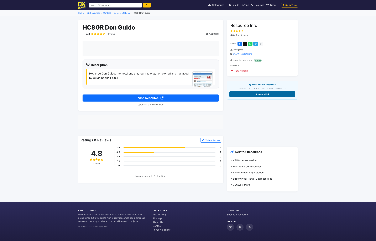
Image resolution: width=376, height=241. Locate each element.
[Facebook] (239, 44)
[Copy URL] (261, 44)
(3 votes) (111, 34)
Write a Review (212, 140)
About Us (158, 222)
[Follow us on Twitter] (230, 227)
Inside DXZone (240, 5)
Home (81, 13)
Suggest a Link (262, 94)
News (273, 5)
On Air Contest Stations (242, 54)
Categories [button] (218, 5)
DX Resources (93, 13)
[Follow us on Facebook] (240, 227)
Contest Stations (122, 13)
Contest (107, 13)
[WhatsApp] (250, 44)
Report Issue (240, 70)
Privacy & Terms (162, 229)
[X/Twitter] (245, 44)
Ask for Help (160, 214)
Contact (157, 225)
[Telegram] (255, 44)
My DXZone (291, 5)
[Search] (147, 5)
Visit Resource (148, 98)
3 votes (244, 35)
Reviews (259, 5)
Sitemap (157, 218)
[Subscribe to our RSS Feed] (249, 227)
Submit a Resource (237, 214)
